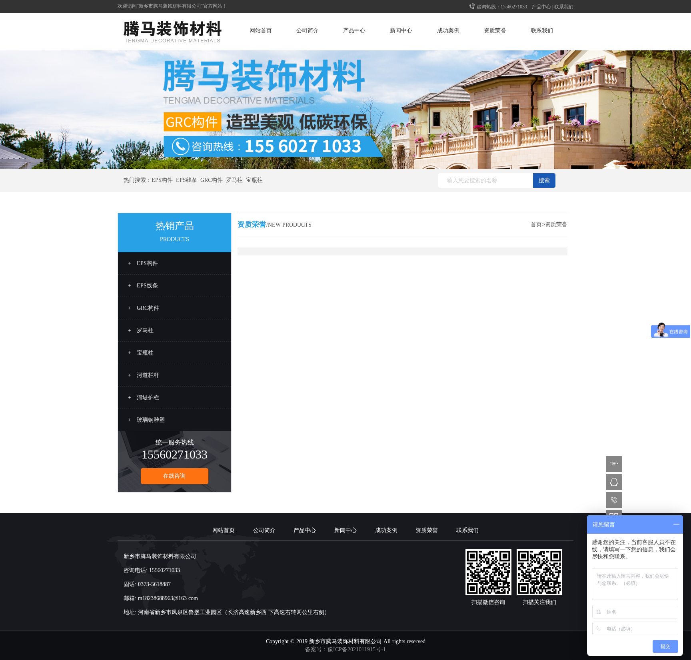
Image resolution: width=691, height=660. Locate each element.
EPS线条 (186, 180)
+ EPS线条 (143, 286)
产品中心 (541, 7)
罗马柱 (234, 180)
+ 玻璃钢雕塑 (146, 420)
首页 (536, 224)
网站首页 (261, 31)
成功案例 (448, 31)
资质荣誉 (495, 31)
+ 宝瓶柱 (141, 353)
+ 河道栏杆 (143, 375)
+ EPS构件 (143, 263)
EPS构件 (162, 180)
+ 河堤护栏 (143, 398)
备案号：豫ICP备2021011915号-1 (345, 649)
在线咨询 (174, 476)
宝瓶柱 (254, 180)
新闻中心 (401, 31)
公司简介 (307, 31)
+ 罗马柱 (141, 330)
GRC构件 (211, 180)
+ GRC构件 (143, 308)
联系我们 (563, 7)
